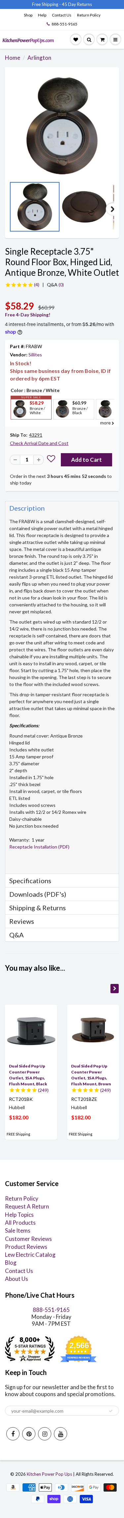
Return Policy (89, 15)
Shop (28, 15)
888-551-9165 (64, 23)
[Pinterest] (28, 1433)
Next (112, 209)
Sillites (35, 354)
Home (12, 57)
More (19, 424)
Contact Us (61, 15)
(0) (55, 284)
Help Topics (19, 1214)
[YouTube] (60, 1433)
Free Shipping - (46, 4)
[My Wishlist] (75, 40)
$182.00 (18, 1117)
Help (42, 15)
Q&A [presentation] (16, 935)
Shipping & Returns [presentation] (37, 908)
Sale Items (17, 1230)
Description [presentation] (27, 508)
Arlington (39, 57)
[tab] (62, 508)
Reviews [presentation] (21, 921)
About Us (16, 1278)
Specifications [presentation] (31, 881)
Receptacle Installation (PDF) (39, 846)
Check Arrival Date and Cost (39, 443)
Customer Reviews (28, 1238)
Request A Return (27, 1206)
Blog (11, 1262)
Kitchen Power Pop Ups (49, 1474)
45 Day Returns (77, 4)
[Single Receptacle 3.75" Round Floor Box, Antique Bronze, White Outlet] (62, 126)
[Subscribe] (110, 1411)
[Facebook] (13, 1433)
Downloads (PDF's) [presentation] (37, 894)
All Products (20, 1222)
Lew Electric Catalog (30, 1254)
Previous (11, 209)
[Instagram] (44, 1433)
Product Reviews (26, 1246)
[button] (51, 459)
